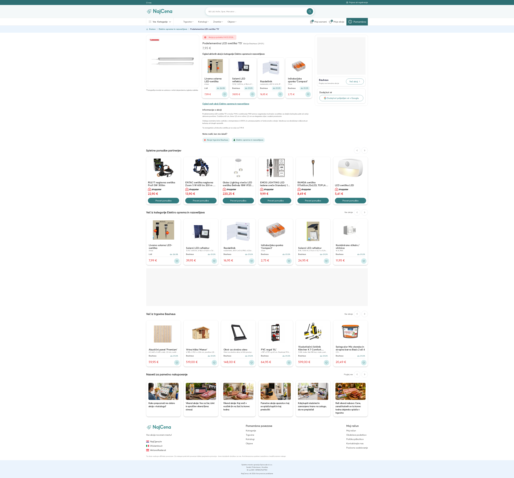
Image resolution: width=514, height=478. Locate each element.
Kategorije (160, 21)
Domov (152, 29)
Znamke (217, 21)
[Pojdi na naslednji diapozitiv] (364, 150)
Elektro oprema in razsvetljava (173, 29)
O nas (148, 2)
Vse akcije (348, 212)
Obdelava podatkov (356, 435)
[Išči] (310, 11)
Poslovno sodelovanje (357, 447)
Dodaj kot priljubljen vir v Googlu (343, 98)
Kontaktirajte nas (355, 443)
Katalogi (202, 21)
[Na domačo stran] (159, 427)
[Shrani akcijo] (224, 94)
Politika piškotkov (355, 439)
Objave (231, 21)
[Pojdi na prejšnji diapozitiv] (357, 150)
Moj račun (351, 430)
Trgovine (187, 21)
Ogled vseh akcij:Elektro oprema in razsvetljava (225, 103)
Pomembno (359, 21)
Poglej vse (348, 374)
